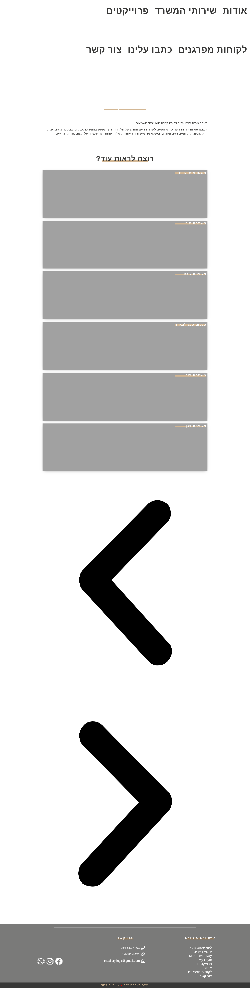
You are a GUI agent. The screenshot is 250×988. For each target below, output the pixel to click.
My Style (205, 960)
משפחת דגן (196, 426)
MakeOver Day (200, 956)
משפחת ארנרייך (192, 172)
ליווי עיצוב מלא (201, 947)
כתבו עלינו (150, 50)
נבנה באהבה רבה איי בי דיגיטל (125, 985)
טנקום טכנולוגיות (191, 324)
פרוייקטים (127, 11)
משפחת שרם (195, 274)
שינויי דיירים (203, 952)
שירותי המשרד (186, 11)
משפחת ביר (196, 375)
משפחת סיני (195, 223)
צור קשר (104, 50)
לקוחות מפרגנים (212, 50)
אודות (208, 968)
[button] (125, 583)
